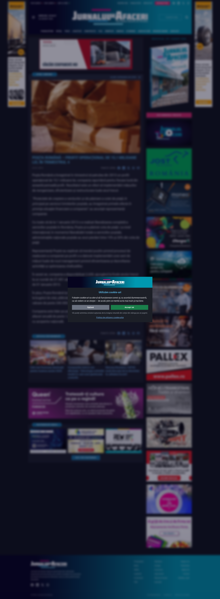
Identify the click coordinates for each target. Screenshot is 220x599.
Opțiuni (90, 307)
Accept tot (129, 307)
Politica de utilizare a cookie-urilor (110, 317)
